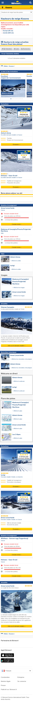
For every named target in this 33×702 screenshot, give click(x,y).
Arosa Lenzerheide (7, 208)
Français (8, 671)
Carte (17, 49)
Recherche (26, 49)
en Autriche (19, 477)
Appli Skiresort (6, 650)
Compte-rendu (16, 224)
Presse (3, 685)
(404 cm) (8, 33)
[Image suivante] (30, 87)
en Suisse (19, 135)
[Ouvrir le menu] (2, 2)
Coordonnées (5, 677)
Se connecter (21, 681)
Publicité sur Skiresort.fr (9, 689)
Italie (2, 233)
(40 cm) (8, 30)
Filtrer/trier (8, 49)
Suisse (3, 210)
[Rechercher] (30, 2)
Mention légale (5, 681)
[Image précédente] (2, 87)
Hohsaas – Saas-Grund (9, 560)
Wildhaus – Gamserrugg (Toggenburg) (14, 538)
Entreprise (20, 677)
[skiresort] (16, 2)
